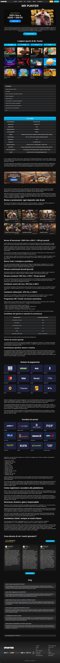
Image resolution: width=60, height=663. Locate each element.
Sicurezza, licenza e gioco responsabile (13, 103)
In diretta (22, 44)
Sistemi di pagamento (10, 96)
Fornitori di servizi (9, 98)
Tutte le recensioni (30, 573)
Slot (49, 44)
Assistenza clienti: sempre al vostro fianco (13, 105)
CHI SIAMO (8, 91)
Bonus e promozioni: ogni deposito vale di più (14, 93)
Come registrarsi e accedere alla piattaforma (14, 100)
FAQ (6, 110)
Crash (36, 44)
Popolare (9, 44)
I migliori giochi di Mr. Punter (11, 89)
